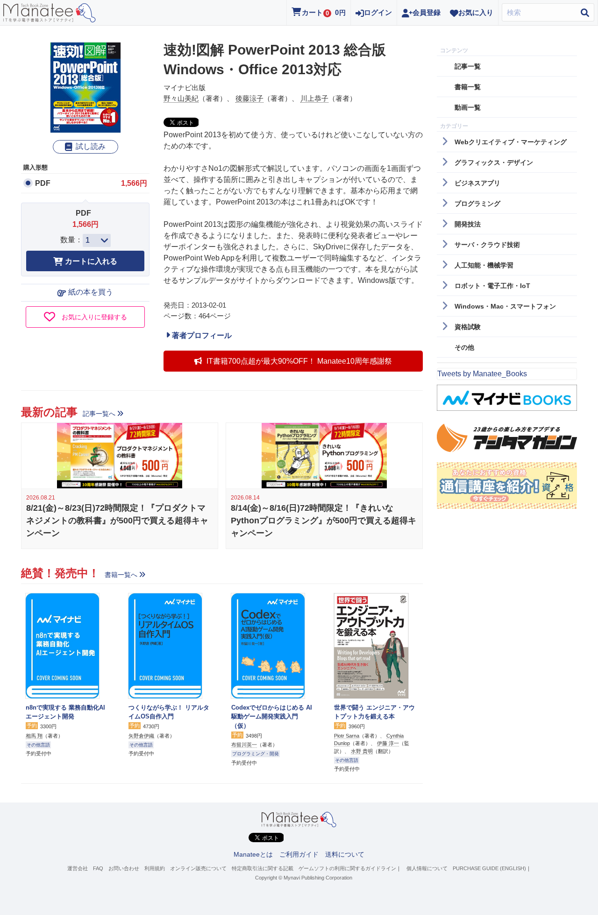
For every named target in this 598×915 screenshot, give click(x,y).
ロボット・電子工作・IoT (492, 285)
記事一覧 (468, 66)
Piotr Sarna (346, 736)
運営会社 (77, 868)
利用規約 (154, 868)
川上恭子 (314, 98)
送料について (344, 854)
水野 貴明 (362, 751)
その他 (464, 347)
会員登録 (427, 12)
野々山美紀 (181, 98)
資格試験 (468, 327)
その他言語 (38, 744)
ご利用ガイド (299, 854)
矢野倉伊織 (141, 736)
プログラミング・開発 (255, 753)
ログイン (378, 12)
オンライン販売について (198, 868)
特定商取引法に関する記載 (262, 868)
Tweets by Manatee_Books (482, 374)
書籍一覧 (468, 87)
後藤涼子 (249, 98)
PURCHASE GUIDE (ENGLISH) (489, 868)
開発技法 (468, 224)
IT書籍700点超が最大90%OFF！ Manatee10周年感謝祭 (299, 361)
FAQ (98, 868)
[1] (97, 240)
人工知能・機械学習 (484, 265)
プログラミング (477, 203)
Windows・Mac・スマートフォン (505, 306)
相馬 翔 (34, 736)
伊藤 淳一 (388, 743)
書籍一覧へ (121, 574)
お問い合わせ (123, 868)
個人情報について (427, 868)
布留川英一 (244, 744)
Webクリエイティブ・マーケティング (511, 142)
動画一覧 (468, 107)
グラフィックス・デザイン (494, 162)
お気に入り (475, 12)
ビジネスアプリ (477, 183)
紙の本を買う (90, 292)
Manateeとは (253, 854)
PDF (42, 183)
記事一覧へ (99, 413)
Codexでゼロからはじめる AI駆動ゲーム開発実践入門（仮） (271, 716)
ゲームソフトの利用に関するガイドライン (347, 868)
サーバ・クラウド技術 (487, 244)
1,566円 (134, 183)
